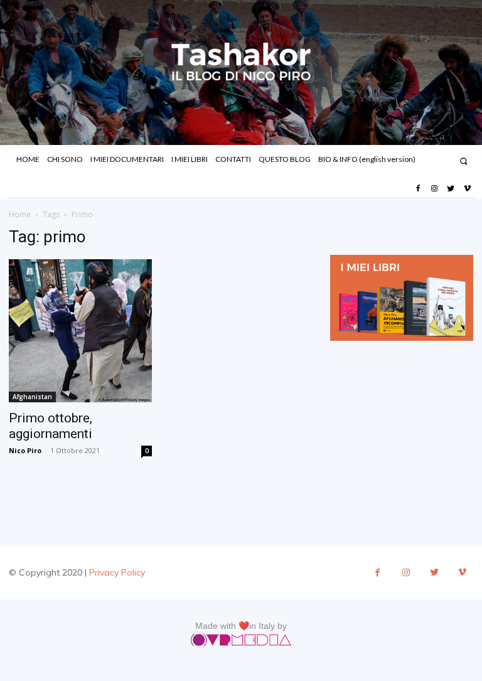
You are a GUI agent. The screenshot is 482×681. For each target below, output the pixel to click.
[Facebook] (417, 189)
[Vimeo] (467, 189)
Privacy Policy (117, 572)
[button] (463, 161)
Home (20, 214)
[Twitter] (450, 189)
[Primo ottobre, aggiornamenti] (80, 330)
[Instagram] (434, 189)
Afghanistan (32, 396)
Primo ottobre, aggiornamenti (50, 425)
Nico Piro (25, 450)
